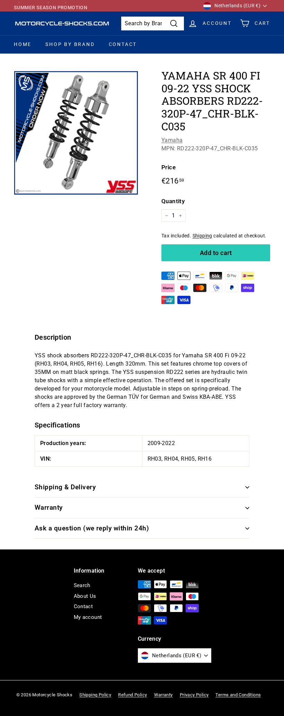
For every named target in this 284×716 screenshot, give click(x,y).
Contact (123, 44)
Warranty (49, 507)
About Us (85, 596)
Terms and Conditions (238, 694)
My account (88, 617)
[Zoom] (76, 133)
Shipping (202, 235)
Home (23, 44)
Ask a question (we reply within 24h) (92, 528)
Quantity (173, 201)
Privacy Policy (194, 694)
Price (168, 167)
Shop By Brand (70, 44)
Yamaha (172, 140)
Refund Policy (132, 694)
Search (82, 585)
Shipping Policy (95, 694)
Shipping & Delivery (65, 487)
